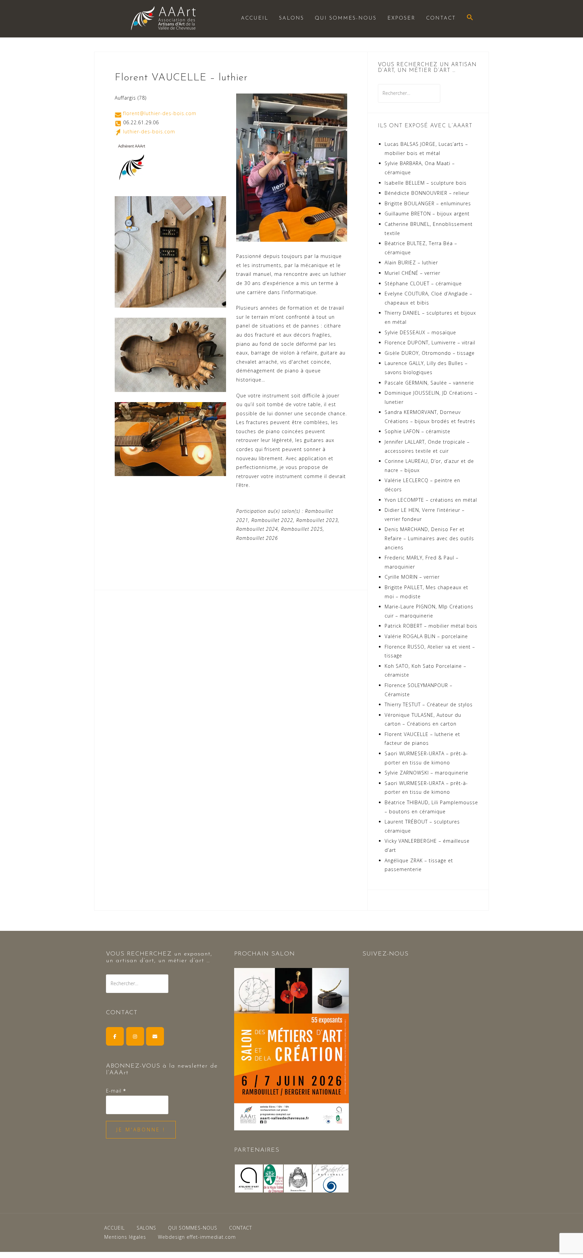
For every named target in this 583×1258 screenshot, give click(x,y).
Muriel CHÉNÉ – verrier (412, 273)
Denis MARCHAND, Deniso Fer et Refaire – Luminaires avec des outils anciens (429, 538)
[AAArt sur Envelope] (155, 1036)
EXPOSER (401, 18)
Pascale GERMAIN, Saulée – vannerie (429, 382)
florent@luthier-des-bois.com (159, 113)
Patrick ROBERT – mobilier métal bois (431, 626)
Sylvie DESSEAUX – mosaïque (420, 332)
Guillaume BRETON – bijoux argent (427, 213)
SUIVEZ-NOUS (385, 954)
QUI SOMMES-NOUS (346, 18)
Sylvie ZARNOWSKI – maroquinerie (426, 772)
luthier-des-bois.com (149, 131)
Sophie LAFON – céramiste (417, 431)
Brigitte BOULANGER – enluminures (428, 203)
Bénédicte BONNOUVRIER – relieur (427, 193)
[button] (470, 18)
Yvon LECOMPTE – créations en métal (431, 500)
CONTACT (441, 18)
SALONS (291, 18)
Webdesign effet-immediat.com (197, 1237)
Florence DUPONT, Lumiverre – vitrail (430, 342)
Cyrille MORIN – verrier (412, 577)
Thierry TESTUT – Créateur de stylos (429, 704)
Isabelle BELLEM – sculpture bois (426, 183)
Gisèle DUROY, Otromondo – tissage (430, 353)
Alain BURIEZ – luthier (411, 262)
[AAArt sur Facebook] (115, 1036)
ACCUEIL (254, 18)
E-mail (116, 1090)
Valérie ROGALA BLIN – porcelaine (426, 636)
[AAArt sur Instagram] (135, 1036)
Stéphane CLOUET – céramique (423, 283)
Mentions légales (125, 1237)
